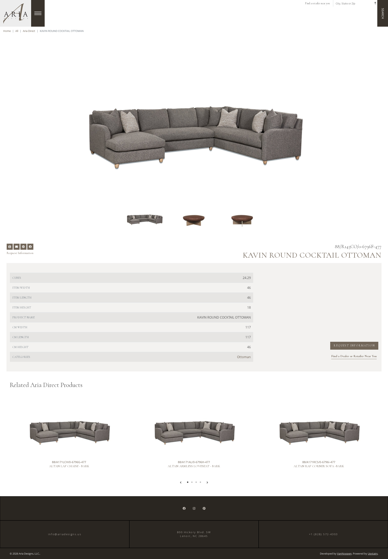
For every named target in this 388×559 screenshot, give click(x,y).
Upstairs (373, 553)
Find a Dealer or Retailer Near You (354, 356)
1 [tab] (188, 482)
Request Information (20, 253)
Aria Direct (29, 31)
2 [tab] (192, 482)
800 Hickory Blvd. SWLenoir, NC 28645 (194, 534)
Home (7, 31)
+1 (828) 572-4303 (323, 534)
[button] (181, 482)
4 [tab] (200, 482)
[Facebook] (184, 508)
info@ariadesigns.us (64, 534)
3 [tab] (196, 482)
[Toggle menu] (38, 13)
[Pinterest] (204, 508)
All (16, 31)
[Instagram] (194, 508)
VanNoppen (344, 553)
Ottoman (244, 357)
